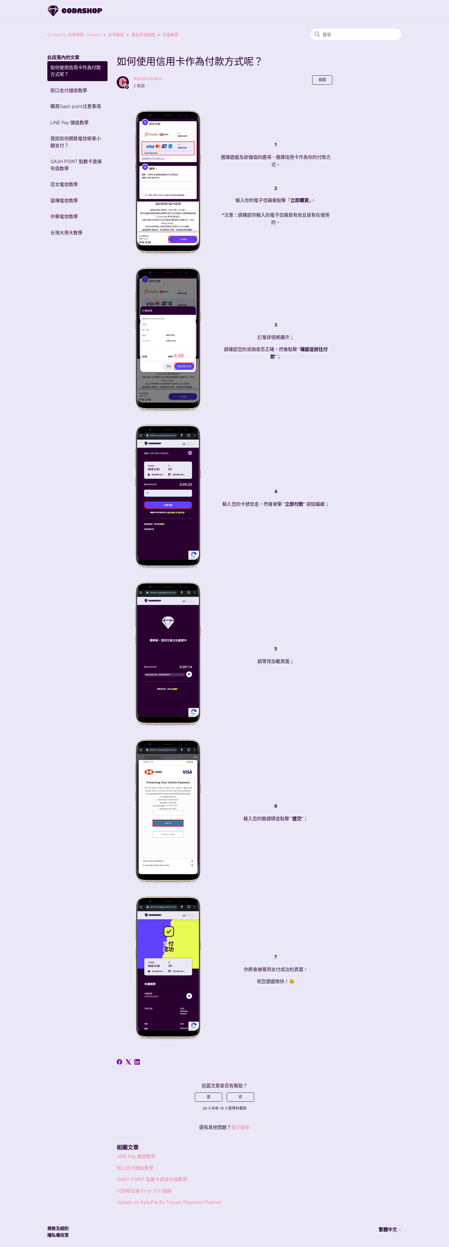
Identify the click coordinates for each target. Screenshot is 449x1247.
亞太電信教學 (64, 184)
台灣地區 (116, 34)
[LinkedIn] (137, 1062)
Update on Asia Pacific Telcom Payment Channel (169, 1202)
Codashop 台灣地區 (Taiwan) (74, 34)
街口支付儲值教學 (68, 90)
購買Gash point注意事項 (75, 106)
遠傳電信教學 (64, 200)
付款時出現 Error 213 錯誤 (144, 1191)
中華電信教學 (64, 216)
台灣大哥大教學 (66, 233)
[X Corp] (128, 1062)
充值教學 (170, 34)
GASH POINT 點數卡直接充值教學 (76, 164)
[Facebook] (119, 1062)
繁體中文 (388, 1229)
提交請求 (240, 1127)
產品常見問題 (143, 34)
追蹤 (322, 79)
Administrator (147, 78)
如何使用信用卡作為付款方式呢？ (75, 71)
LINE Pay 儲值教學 (69, 122)
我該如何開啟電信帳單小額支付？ (75, 142)
